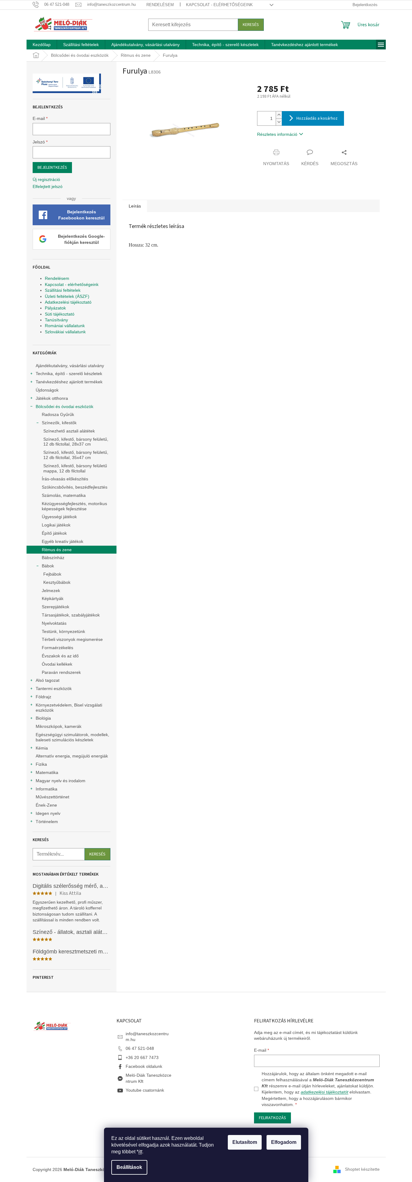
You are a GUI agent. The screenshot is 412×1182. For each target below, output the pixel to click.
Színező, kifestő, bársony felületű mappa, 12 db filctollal (75, 468)
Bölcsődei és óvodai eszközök (64, 406)
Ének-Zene (46, 805)
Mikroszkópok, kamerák (58, 726)
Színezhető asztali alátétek (69, 430)
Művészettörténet (52, 796)
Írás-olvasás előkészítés (65, 478)
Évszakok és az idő (60, 655)
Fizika (41, 764)
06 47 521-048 (140, 1048)
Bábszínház (53, 557)
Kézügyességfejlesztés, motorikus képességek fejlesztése (74, 506)
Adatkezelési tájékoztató (68, 302)
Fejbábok (52, 574)
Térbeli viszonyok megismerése (72, 639)
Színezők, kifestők (59, 422)
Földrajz (43, 696)
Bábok (48, 565)
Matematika (47, 772)
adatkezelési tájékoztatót (324, 1092)
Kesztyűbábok (56, 582)
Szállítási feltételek (63, 290)
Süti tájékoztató (59, 314)
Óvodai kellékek (57, 664)
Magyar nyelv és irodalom (60, 780)
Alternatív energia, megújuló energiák (72, 756)
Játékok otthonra (52, 398)
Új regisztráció (46, 179)
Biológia (43, 718)
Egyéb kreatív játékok (62, 541)
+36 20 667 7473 (142, 1057)
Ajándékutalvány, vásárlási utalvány (70, 365)
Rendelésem (160, 4)
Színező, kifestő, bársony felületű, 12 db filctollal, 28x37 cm (75, 442)
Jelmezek (51, 590)
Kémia (42, 748)
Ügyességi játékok (59, 516)
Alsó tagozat (47, 680)
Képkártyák (52, 598)
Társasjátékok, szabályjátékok (71, 615)
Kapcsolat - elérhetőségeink (219, 4)
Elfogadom (283, 1142)
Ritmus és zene (57, 549)
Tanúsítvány (56, 319)
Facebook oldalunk (144, 1066)
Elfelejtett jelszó (48, 186)
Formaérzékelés (57, 647)
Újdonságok (47, 390)
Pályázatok (55, 307)
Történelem (47, 821)
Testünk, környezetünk (63, 631)
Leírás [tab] (135, 206)
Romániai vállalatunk (65, 325)
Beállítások (129, 1167)
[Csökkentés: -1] (279, 121)
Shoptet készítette (362, 1169)
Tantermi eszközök (54, 688)
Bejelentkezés (52, 167)
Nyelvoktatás (54, 623)
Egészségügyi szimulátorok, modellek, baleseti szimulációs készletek (72, 737)
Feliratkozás (272, 1118)
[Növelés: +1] (279, 114)
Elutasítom (244, 1142)
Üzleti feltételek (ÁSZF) (67, 296)
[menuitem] (42, 44)
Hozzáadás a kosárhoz (317, 118)
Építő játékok (54, 533)
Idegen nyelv (48, 813)
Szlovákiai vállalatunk (65, 331)
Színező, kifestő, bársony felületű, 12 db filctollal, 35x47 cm (75, 455)
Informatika (46, 788)
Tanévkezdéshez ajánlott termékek (69, 381)
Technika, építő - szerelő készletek (69, 373)
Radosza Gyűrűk (58, 414)
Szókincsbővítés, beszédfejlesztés (74, 487)
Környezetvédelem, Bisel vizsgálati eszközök (69, 708)
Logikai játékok (56, 524)
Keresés (251, 25)
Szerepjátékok (55, 606)
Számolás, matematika (64, 495)
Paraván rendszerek (61, 672)
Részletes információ (277, 134)
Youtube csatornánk (145, 1090)
